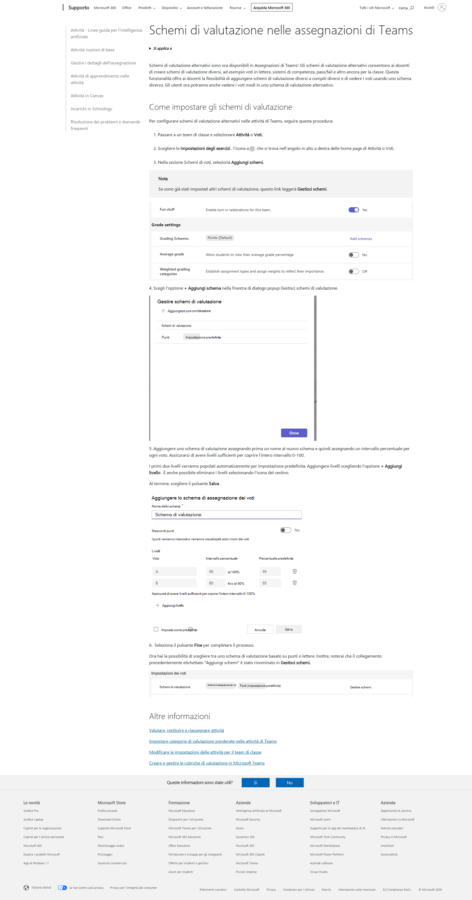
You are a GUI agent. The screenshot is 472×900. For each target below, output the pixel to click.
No (290, 782)
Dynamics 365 (245, 837)
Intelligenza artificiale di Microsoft (259, 811)
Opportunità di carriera (396, 811)
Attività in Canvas (87, 95)
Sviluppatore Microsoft (325, 811)
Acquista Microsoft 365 (271, 7)
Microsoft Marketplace (325, 845)
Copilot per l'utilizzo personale (43, 837)
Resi (101, 837)
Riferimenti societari (213, 889)
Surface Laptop (33, 819)
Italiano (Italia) (41, 887)
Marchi (326, 889)
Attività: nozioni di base (92, 49)
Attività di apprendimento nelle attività (100, 79)
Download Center (109, 819)
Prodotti (144, 7)
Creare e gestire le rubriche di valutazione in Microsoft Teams (207, 763)
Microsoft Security (248, 819)
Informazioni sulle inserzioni (357, 889)
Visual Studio (319, 872)
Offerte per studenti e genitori (188, 863)
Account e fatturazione (205, 7)
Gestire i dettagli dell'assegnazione (103, 63)
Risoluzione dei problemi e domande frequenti (105, 125)
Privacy (271, 889)
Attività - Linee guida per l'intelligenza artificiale (106, 33)
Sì (255, 782)
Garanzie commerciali (112, 863)
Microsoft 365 (105, 7)
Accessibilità (389, 854)
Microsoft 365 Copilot (250, 854)
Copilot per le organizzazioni (42, 828)
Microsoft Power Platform (327, 854)
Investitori (387, 845)
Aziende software (321, 863)
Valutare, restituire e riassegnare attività (186, 730)
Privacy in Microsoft (394, 837)
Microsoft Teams (247, 863)
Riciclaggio (105, 854)
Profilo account (107, 811)
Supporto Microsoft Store (114, 828)
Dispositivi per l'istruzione (186, 819)
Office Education (179, 845)
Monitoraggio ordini (111, 845)
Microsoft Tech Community (328, 837)
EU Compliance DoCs (397, 889)
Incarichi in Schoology (91, 108)
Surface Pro (31, 811)
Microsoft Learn (320, 819)
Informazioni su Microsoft (397, 819)
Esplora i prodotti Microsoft (41, 854)
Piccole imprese (246, 872)
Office (126, 7)
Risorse (235, 7)
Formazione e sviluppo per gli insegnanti (195, 854)
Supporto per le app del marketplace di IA (337, 828)
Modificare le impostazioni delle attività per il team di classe (205, 752)
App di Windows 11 (36, 863)
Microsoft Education (182, 811)
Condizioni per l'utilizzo (298, 889)
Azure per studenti (181, 872)
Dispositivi (170, 7)
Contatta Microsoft (246, 889)
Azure (240, 828)
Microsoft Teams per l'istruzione (190, 828)
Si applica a (162, 48)
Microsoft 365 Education (185, 837)
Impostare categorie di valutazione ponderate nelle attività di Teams (213, 741)
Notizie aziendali (392, 828)
